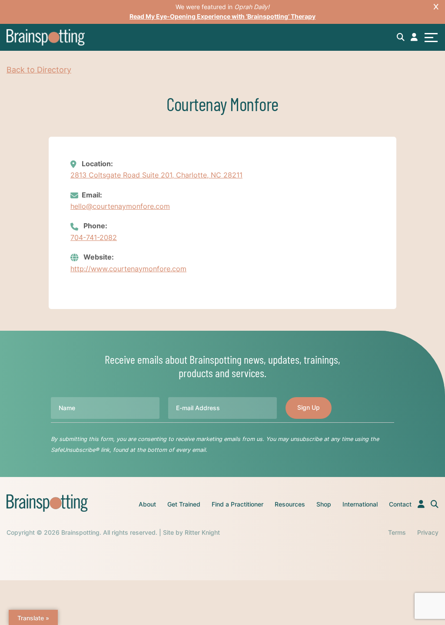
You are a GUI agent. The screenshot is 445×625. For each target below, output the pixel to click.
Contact (400, 504)
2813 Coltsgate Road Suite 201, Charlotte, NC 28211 (156, 175)
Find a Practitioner (237, 504)
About (147, 504)
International (360, 504)
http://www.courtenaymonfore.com (128, 268)
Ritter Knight (202, 532)
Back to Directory (39, 69)
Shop (323, 504)
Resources (290, 504)
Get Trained (183, 504)
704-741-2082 (93, 237)
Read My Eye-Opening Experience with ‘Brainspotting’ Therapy (222, 16)
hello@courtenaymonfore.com (120, 206)
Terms (397, 532)
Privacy (427, 532)
